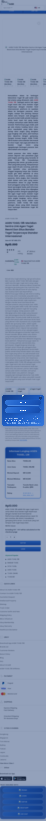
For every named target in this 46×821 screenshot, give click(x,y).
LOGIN (23, 403)
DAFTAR (23, 410)
